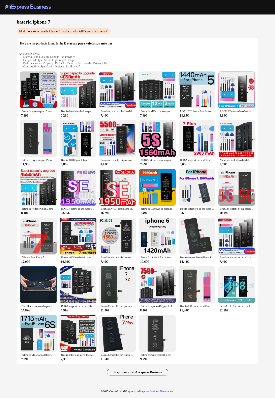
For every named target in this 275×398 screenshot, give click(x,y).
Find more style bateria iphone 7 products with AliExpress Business (62, 31)
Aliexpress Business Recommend (155, 391)
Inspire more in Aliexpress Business (138, 372)
